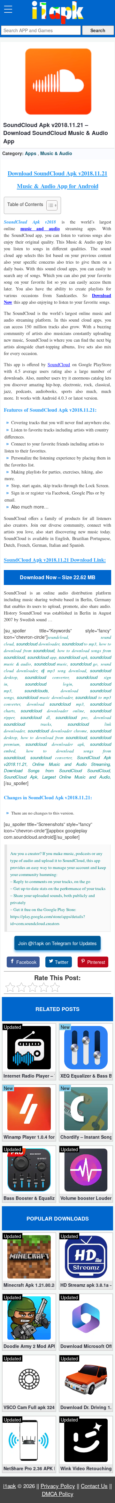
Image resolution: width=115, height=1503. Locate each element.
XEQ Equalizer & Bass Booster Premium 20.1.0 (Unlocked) (85, 1075)
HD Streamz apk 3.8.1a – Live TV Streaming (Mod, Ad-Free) (85, 1285)
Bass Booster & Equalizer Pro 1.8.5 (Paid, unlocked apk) (29, 1198)
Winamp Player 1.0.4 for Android (29, 1137)
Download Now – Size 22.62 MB (58, 577)
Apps (30, 153)
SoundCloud (59, 364)
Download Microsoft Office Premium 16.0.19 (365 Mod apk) (85, 1346)
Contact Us (94, 1486)
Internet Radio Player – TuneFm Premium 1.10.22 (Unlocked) (29, 1075)
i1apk (9, 1486)
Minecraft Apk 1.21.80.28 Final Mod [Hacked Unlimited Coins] (29, 1285)
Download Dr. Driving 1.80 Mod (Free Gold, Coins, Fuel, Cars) (85, 1407)
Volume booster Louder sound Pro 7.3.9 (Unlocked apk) (85, 1198)
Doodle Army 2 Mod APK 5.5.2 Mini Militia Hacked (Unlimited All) (29, 1346)
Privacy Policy (58, 1486)
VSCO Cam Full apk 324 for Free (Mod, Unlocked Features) (29, 1407)
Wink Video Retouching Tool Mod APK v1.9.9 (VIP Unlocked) (85, 1468)
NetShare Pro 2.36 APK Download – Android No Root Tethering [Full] (29, 1468)
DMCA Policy (57, 1494)
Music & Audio (56, 153)
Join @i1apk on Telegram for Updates (57, 943)
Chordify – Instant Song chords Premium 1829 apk (85, 1137)
